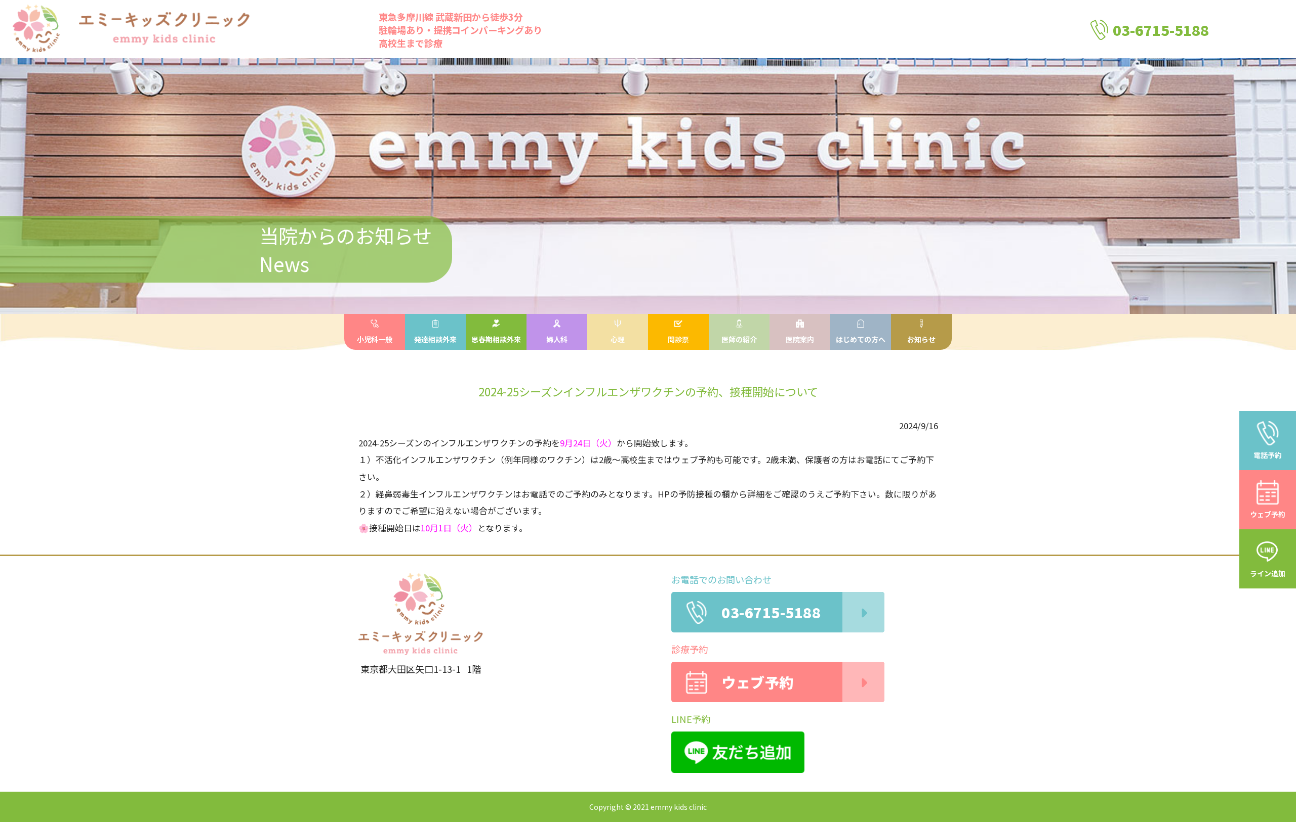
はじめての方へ (860, 339)
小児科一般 (374, 339)
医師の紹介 (739, 339)
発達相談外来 (435, 339)
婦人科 (557, 339)
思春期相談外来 (496, 339)
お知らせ (921, 339)
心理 (618, 339)
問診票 (678, 339)
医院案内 (800, 339)
